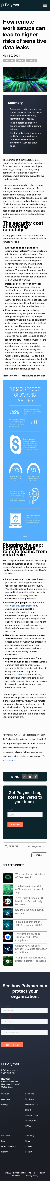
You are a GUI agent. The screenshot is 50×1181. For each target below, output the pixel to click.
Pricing (4, 1104)
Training (31, 60)
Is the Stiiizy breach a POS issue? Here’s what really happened (29, 901)
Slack (20, 60)
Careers (28, 1146)
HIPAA (28, 1126)
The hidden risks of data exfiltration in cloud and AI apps (29, 889)
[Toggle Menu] (45, 5)
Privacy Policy (32, 1175)
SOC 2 (28, 1110)
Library (4, 1152)
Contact (28, 1152)
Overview (5, 1099)
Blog (3, 1141)
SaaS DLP (9, 60)
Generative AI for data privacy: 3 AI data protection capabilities (31, 949)
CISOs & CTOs (31, 1115)
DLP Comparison (8, 1146)
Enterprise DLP (31, 1104)
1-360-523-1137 (8, 1073)
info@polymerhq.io (9, 1070)
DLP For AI (29, 1099)
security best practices (23, 605)
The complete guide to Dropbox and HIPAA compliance (27, 937)
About (27, 1141)
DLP (18, 674)
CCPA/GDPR (30, 1121)
